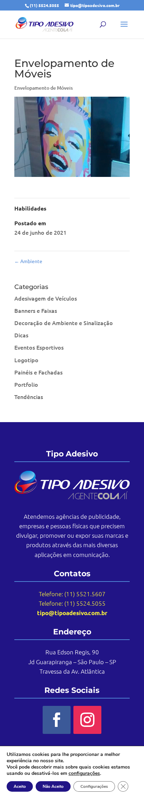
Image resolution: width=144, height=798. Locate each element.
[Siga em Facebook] (57, 720)
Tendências (28, 396)
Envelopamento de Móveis (43, 87)
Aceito (20, 786)
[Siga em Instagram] (87, 720)
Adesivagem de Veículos (45, 298)
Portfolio (26, 384)
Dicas (21, 335)
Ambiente (28, 261)
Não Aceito (53, 786)
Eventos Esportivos (39, 347)
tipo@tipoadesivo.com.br (72, 613)
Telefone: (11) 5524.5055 (72, 603)
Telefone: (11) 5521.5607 (72, 594)
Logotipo (26, 360)
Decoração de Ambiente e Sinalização (63, 322)
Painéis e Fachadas (38, 372)
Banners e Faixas (35, 310)
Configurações (94, 786)
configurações (84, 773)
